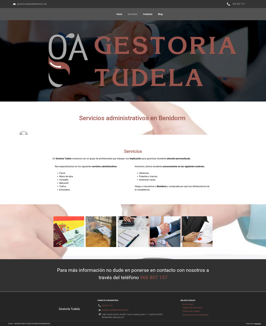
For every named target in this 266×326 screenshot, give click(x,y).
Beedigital (258, 323)
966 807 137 (153, 277)
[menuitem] (119, 14)
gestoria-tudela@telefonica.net (32, 4)
